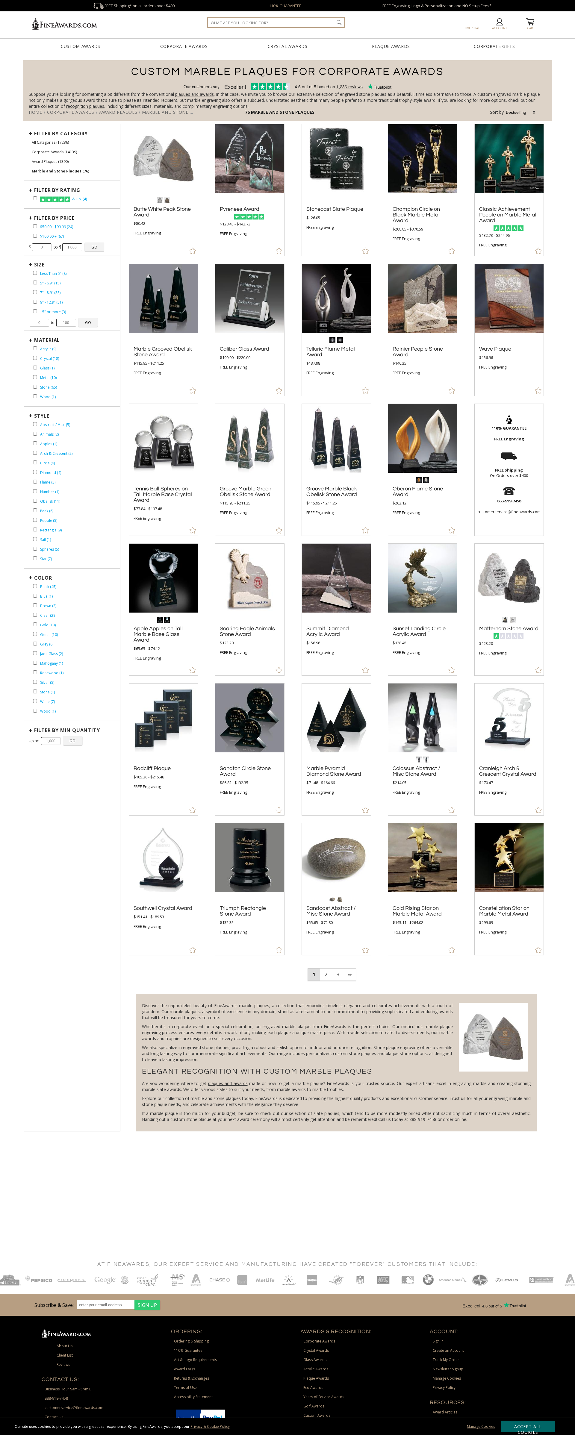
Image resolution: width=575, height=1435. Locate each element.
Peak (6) (46, 510)
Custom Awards (80, 46)
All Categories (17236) (50, 142)
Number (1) (49, 491)
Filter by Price (54, 218)
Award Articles (445, 1412)
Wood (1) (48, 396)
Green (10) (49, 634)
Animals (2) (49, 434)
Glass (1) (47, 368)
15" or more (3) (53, 311)
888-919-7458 (56, 1398)
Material (47, 340)
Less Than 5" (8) (53, 273)
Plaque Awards (391, 46)
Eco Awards (313, 1387)
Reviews (63, 1364)
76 (248, 112)
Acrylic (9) (48, 348)
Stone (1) (47, 692)
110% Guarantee (188, 1350)
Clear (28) (48, 615)
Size (39, 264)
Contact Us (54, 1416)
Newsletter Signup (448, 1369)
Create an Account (448, 1350)
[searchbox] (276, 22)
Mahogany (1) (51, 663)
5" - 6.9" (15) (50, 283)
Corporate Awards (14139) (54, 151)
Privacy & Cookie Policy (210, 1426)
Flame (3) (47, 482)
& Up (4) (79, 198)
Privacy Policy (444, 1387)
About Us (64, 1345)
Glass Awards (314, 1359)
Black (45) (48, 586)
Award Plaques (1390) (50, 161)
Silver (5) (47, 682)
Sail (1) (45, 539)
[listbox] (521, 112)
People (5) (48, 520)
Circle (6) (47, 463)
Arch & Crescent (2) (56, 453)
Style (41, 416)
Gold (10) (48, 625)
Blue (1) (46, 596)
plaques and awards (194, 94)
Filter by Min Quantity (67, 730)
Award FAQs (184, 1369)
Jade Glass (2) (51, 653)
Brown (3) (48, 605)
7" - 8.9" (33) (50, 292)
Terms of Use (185, 1387)
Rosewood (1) (51, 672)
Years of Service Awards (323, 1396)
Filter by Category (61, 133)
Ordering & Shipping (191, 1341)
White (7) (47, 701)
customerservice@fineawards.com (74, 1407)
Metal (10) (48, 377)
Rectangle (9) (51, 530)
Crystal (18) (49, 358)
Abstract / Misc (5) (55, 424)
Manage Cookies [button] (447, 1378)
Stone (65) (48, 387)
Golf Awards (313, 1406)
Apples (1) (48, 443)
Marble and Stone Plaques (282, 112)
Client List (65, 1355)
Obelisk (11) (50, 501)
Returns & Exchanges (191, 1378)
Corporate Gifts (494, 46)
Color (43, 578)
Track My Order (446, 1359)
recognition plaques (85, 106)
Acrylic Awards (315, 1369)
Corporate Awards (184, 46)
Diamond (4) (50, 472)
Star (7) (46, 558)
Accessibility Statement (193, 1396)
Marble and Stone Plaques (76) (60, 171)
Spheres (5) (49, 549)
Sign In (438, 1341)
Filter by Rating (57, 190)
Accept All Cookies (528, 1428)
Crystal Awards (288, 46)
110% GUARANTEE (285, 5)
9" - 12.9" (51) (51, 302)
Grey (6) (46, 644)
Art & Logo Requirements (195, 1359)
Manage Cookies (481, 1426)
